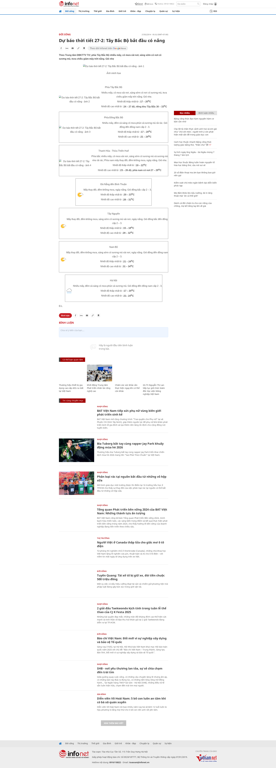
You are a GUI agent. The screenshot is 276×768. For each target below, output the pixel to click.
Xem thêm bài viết (113, 723)
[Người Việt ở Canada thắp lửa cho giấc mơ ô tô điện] (76, 549)
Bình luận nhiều (206, 113)
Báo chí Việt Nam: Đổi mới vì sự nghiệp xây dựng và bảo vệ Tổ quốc (132, 640)
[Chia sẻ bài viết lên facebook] (61, 48)
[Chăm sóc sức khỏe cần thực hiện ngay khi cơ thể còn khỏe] (127, 373)
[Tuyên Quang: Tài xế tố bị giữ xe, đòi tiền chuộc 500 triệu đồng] (76, 582)
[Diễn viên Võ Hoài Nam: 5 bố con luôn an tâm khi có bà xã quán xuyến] (76, 705)
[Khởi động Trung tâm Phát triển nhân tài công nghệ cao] (99, 373)
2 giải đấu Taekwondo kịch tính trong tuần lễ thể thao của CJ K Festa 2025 (131, 610)
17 (209, 144)
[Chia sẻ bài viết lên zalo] (67, 48)
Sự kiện (176, 11)
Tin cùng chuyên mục (73, 400)
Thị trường (83, 11)
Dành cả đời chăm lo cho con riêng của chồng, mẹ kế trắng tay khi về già (193, 204)
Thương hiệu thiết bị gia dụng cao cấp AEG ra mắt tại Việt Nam (71, 388)
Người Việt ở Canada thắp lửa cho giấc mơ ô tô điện (130, 544)
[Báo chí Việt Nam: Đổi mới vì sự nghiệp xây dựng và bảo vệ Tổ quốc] (76, 645)
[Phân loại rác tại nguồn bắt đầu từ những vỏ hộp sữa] (76, 483)
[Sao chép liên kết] (78, 48)
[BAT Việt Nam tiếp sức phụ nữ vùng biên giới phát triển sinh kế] (76, 417)
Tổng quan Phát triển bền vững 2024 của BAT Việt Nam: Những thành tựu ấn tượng (132, 511)
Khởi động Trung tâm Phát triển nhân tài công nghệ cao (98, 388)
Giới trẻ (122, 11)
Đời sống (69, 11)
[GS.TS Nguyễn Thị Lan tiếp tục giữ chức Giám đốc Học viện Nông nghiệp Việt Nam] (155, 373)
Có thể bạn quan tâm (73, 359)
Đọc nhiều (185, 113)
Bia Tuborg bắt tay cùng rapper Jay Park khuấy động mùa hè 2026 (130, 445)
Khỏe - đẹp (135, 11)
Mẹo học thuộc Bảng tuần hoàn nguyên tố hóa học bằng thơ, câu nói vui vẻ (194, 164)
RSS (215, 11)
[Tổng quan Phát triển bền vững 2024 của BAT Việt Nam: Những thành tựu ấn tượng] (76, 516)
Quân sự (163, 11)
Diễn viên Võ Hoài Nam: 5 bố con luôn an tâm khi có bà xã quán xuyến (131, 700)
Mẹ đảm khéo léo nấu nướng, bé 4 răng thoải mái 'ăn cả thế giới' (193, 194)
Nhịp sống (102, 406)
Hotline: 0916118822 (165, 4)
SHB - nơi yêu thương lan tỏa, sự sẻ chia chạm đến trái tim (129, 670)
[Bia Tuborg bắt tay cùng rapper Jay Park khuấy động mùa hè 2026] (76, 450)
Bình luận (65, 315)
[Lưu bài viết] (84, 48)
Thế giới (98, 11)
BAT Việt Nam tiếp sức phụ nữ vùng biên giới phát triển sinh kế (129, 412)
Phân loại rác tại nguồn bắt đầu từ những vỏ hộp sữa (131, 478)
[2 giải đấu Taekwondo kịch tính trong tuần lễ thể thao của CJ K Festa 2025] (76, 615)
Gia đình (110, 11)
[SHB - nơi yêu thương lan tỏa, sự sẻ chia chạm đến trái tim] (76, 675)
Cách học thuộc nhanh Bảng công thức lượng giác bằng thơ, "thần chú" (192, 143)
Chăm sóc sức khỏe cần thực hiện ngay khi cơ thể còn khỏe (127, 388)
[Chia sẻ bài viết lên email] (72, 48)
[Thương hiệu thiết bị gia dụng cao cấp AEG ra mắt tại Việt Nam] (71, 373)
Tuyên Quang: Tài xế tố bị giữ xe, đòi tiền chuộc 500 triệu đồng (131, 577)
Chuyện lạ (150, 11)
